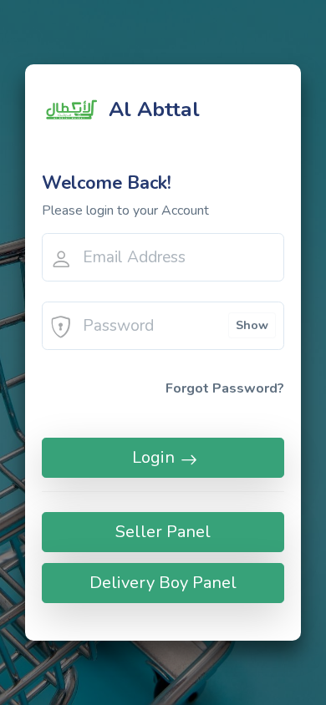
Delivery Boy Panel (163, 582)
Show (252, 325)
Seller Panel (163, 531)
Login (153, 457)
